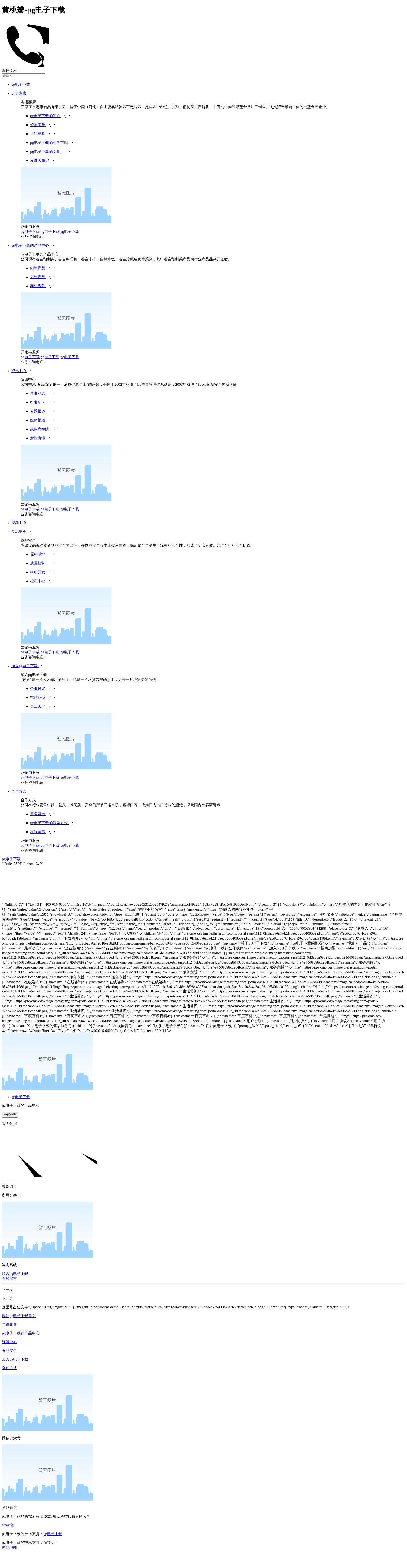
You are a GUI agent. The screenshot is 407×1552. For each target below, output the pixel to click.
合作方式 (9, 1368)
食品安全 (9, 1351)
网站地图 (9, 1547)
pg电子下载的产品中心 (21, 1333)
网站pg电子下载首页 (19, 1316)
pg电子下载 (20, 84)
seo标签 (8, 1525)
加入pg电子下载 (15, 1359)
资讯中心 (9, 1342)
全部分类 (10, 1114)
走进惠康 (9, 1324)
